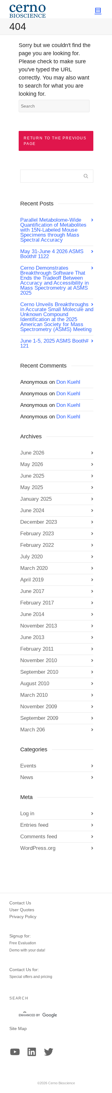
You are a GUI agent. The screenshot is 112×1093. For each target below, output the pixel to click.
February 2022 (37, 545)
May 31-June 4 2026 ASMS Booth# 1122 (51, 253)
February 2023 (37, 534)
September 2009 (39, 718)
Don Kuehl (68, 382)
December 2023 (38, 522)
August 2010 (34, 683)
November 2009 (38, 707)
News (26, 777)
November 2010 (38, 660)
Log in (27, 813)
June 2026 (32, 453)
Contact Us (20, 902)
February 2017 (37, 603)
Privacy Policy (22, 916)
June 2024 (32, 510)
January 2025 (36, 499)
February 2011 (37, 649)
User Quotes (21, 909)
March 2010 (34, 695)
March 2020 (34, 568)
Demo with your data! (27, 950)
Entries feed (34, 825)
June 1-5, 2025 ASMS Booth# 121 (54, 343)
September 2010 (39, 672)
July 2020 (31, 557)
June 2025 (32, 476)
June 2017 (32, 591)
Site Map (18, 1028)
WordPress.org (37, 848)
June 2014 (32, 614)
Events (28, 766)
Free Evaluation (22, 943)
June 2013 (32, 637)
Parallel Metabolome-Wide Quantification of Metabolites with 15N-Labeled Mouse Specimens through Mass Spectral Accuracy (53, 230)
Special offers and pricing (30, 977)
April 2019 (32, 580)
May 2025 (31, 487)
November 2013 (38, 626)
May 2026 (31, 464)
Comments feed (38, 837)
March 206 (32, 730)
